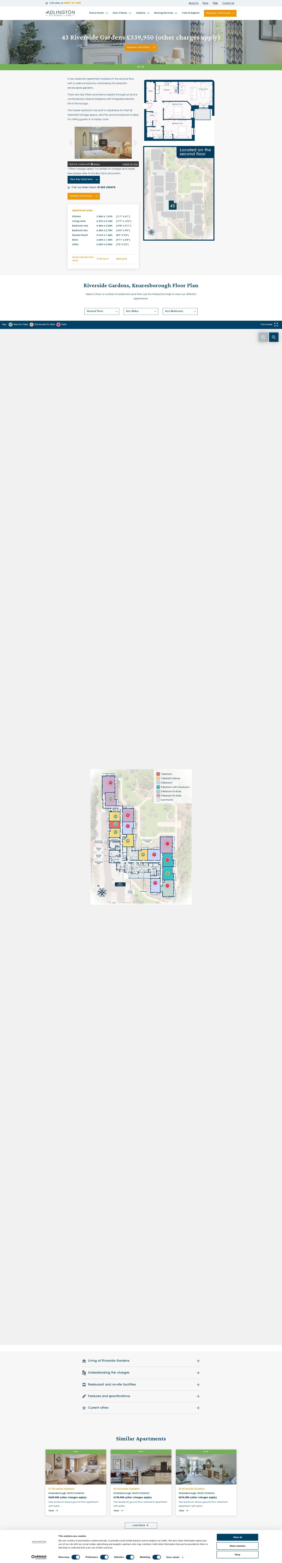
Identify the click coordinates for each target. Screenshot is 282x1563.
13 (167, 873)
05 (110, 783)
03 (115, 817)
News (205, 3)
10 (154, 855)
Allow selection (238, 1546)
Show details (173, 1557)
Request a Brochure (218, 13)
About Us (193, 3)
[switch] (104, 1557)
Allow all (237, 1537)
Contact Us (228, 3)
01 (115, 832)
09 (143, 855)
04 (110, 799)
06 (128, 815)
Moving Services (163, 13)
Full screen (267, 325)
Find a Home (96, 13)
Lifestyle (140, 13)
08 (128, 841)
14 (167, 886)
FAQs (215, 3)
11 (167, 844)
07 (128, 826)
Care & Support (190, 13)
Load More (139, 1525)
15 (155, 883)
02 (115, 824)
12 (167, 860)
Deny (237, 1554)
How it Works (120, 13)
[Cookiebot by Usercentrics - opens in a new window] (39, 1557)
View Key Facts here (81, 179)
